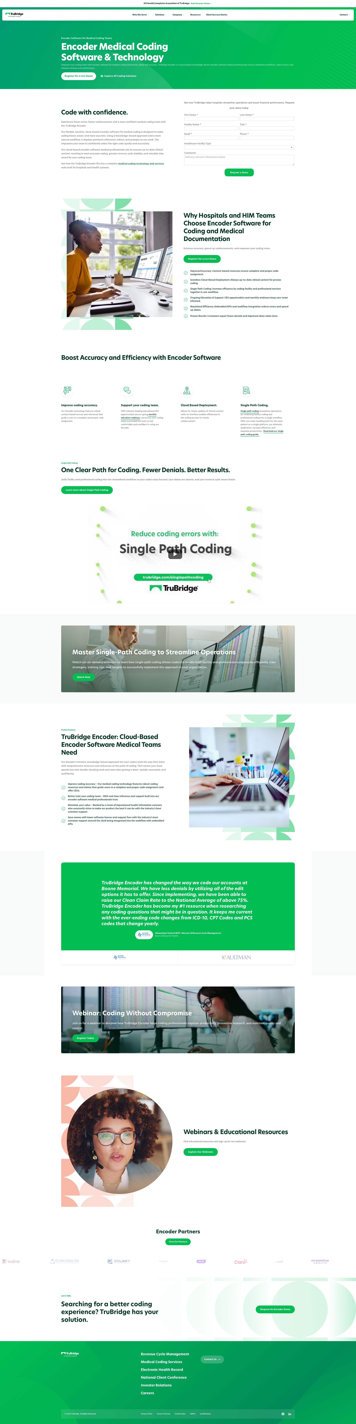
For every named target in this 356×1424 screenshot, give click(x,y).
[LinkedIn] (289, 1414)
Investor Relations (156, 1385)
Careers (147, 1393)
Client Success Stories (216, 15)
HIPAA (192, 1414)
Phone (244, 134)
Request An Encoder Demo (275, 1309)
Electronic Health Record (162, 1370)
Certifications (205, 1414)
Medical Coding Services (161, 1362)
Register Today (85, 1038)
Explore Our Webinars (200, 1152)
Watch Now (83, 677)
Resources (195, 15)
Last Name (247, 115)
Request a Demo (239, 172)
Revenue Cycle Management (165, 1354)
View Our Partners (178, 1242)
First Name (191, 115)
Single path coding (250, 411)
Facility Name (192, 125)
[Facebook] (283, 1414)
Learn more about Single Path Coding (87, 490)
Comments (190, 153)
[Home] (14, 15)
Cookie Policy (180, 1414)
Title (243, 125)
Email (188, 134)
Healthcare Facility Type (197, 144)
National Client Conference (164, 1378)
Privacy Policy (146, 1414)
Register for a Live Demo (79, 76)
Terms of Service (163, 1414)
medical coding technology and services (141, 164)
